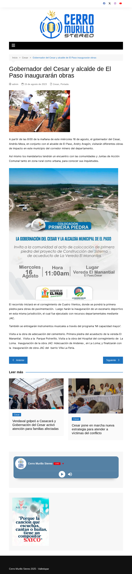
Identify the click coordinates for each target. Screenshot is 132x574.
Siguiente (111, 360)
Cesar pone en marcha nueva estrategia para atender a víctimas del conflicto (93, 429)
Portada (65, 84)
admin (15, 84)
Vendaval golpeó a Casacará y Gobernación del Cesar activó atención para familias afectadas (35, 424)
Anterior (20, 360)
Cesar (56, 84)
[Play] (62, 474)
